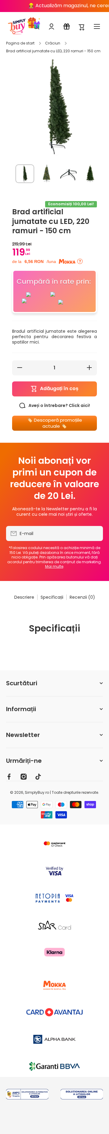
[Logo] (16, 26)
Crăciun (52, 43)
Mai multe (54, 566)
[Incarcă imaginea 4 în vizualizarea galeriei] (90, 173)
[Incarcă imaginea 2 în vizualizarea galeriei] (46, 173)
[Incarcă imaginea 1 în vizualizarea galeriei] (24, 173)
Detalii (27, 1102)
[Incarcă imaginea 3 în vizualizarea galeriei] (68, 173)
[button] (82, 26)
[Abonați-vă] (95, 533)
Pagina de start (20, 43)
